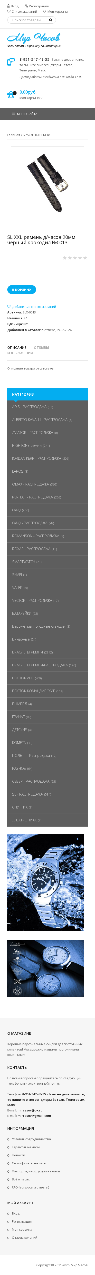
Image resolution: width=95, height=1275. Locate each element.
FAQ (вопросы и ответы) (30, 1187)
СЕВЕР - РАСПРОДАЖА (30, 781)
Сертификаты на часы (29, 1163)
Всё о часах (21, 1179)
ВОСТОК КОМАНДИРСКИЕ (33, 690)
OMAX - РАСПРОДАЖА (30, 484)
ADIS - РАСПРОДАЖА (29, 406)
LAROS (17, 471)
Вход (14, 6)
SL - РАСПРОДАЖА (27, 794)
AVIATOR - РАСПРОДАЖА (32, 432)
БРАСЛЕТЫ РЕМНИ (27, 652)
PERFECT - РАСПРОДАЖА (32, 497)
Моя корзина (57, 11)
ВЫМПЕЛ (19, 703)
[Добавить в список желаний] (31, 306)
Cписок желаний (24, 1237)
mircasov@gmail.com (34, 1115)
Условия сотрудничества (31, 1139)
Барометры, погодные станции (38, 626)
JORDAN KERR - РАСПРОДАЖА (36, 458)
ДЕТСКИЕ (19, 729)
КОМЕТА (19, 742)
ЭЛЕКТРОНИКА (24, 820)
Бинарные (21, 639)
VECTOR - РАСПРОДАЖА (32, 600)
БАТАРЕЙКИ (21, 613)
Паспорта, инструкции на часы (36, 1171)
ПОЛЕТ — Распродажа (31, 755)
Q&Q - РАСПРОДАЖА (30, 522)
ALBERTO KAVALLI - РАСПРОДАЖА (39, 419)
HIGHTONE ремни (27, 445)
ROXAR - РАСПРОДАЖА (31, 548)
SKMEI (17, 574)
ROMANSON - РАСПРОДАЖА (35, 535)
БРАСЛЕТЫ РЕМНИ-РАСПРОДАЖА (40, 664)
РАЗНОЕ (19, 768)
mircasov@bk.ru (30, 1110)
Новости (18, 1155)
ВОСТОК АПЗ (23, 677)
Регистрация (38, 6)
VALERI (17, 587)
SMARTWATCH (23, 561)
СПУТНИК (20, 807)
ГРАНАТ (18, 716)
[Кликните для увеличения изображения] (47, 183)
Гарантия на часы (26, 1147)
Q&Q (16, 509)
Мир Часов (79, 1265)
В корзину (21, 289)
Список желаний (24, 11)
